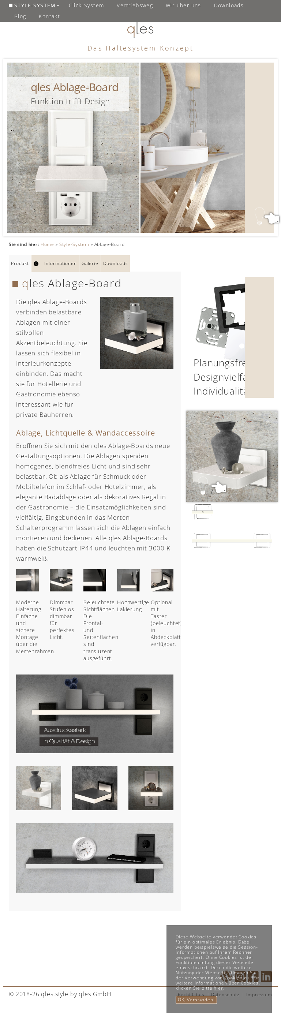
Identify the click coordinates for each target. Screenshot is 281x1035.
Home (47, 244)
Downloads (229, 5)
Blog (20, 16)
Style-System (35, 5)
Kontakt (49, 16)
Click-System (86, 5)
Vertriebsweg (135, 5)
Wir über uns (183, 5)
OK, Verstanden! (196, 1000)
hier (218, 988)
